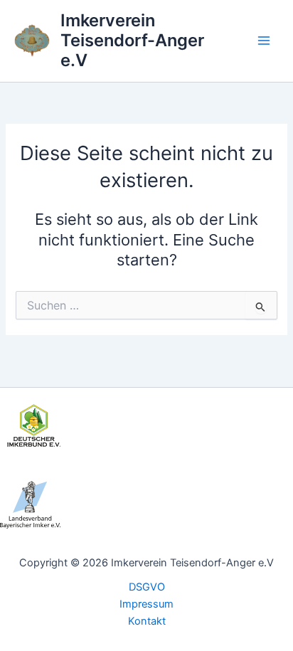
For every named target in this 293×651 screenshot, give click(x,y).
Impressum (146, 604)
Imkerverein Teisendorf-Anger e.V (132, 40)
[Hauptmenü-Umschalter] (264, 40)
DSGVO (147, 587)
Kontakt (147, 621)
